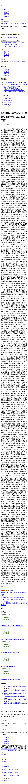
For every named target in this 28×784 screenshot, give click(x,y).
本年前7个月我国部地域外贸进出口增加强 (15, 84)
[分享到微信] (5, 590)
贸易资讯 (6, 15)
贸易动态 (6, 13)
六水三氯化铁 (7, 102)
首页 (5, 9)
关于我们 (6, 11)
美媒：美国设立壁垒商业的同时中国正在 (15, 690)
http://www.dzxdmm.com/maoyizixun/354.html (12, 597)
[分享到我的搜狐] (8, 590)
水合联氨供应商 (16, 592)
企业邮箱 (6, 37)
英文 (2, 37)
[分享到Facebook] (12, 590)
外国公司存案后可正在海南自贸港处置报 (15, 700)
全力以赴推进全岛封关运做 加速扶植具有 (15, 693)
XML (17, 37)
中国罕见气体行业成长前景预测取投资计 (15, 91)
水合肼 (10, 592)
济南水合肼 (9, 23)
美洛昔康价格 (7, 104)
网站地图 (12, 37)
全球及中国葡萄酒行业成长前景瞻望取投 (15, 82)
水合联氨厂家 (22, 23)
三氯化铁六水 (7, 98)
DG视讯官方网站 (14, 61)
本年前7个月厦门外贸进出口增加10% (14, 90)
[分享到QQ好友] (6, 590)
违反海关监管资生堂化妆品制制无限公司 (15, 687)
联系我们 (6, 16)
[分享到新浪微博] (3, 590)
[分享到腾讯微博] (10, 590)
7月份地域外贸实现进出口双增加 (13, 86)
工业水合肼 (15, 23)
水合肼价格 (7, 106)
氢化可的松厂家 (8, 100)
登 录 (2, 19)
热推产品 (3, 754)
